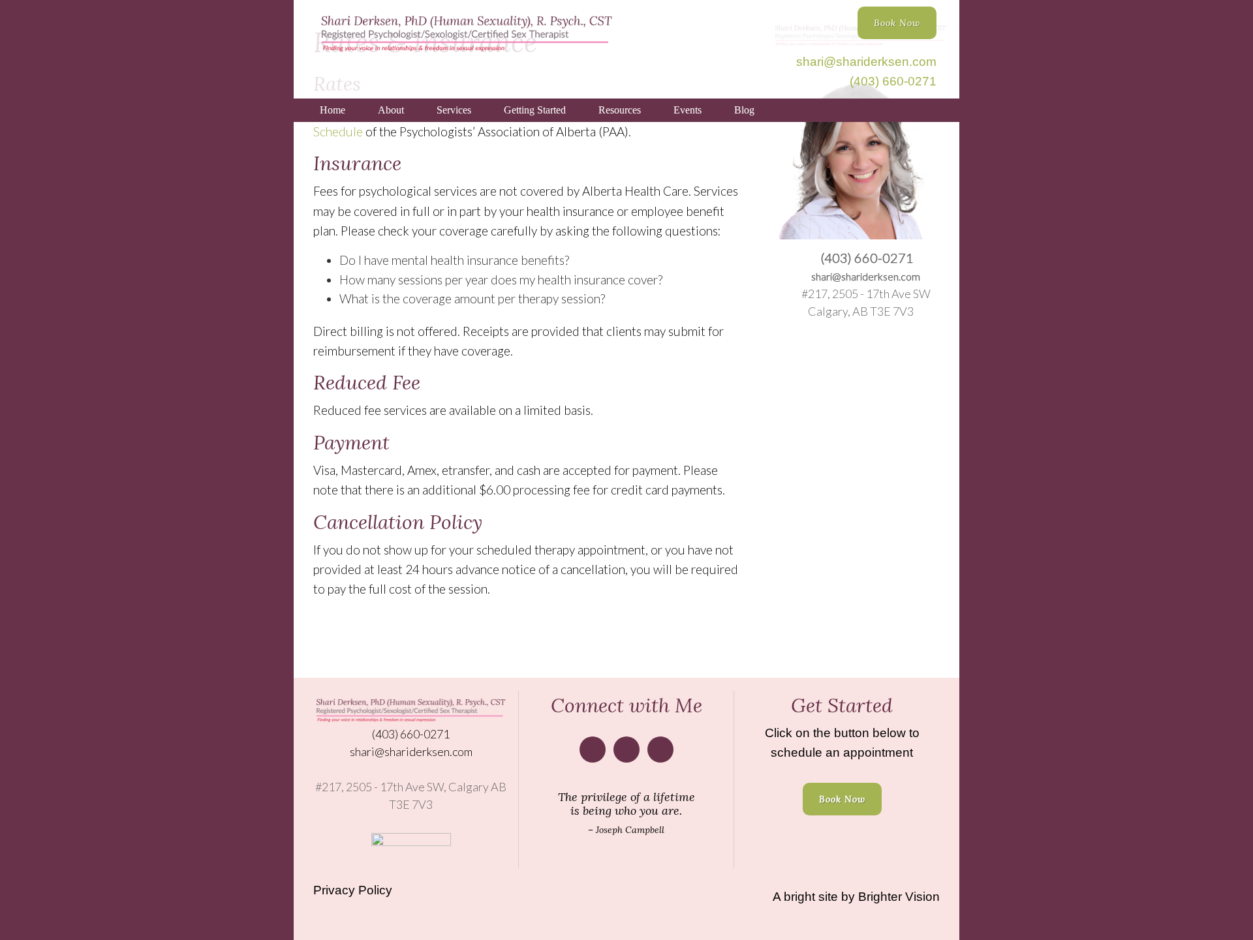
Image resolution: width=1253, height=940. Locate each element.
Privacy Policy (352, 890)
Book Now (897, 23)
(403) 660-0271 (893, 81)
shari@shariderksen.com (866, 61)
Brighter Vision (899, 896)
